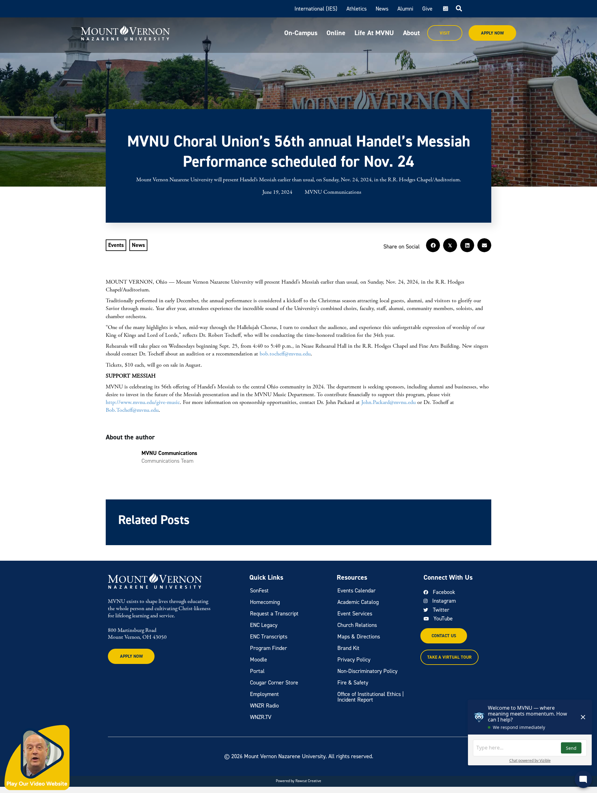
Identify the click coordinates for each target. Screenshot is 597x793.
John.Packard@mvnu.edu (388, 402)
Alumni (405, 8)
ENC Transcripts (268, 636)
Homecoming (265, 602)
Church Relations (357, 625)
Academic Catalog (358, 602)
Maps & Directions (358, 636)
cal (445, 8)
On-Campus (300, 32)
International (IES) (315, 8)
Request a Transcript (274, 613)
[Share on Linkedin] (467, 245)
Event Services (354, 613)
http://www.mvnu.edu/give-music (143, 402)
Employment (264, 694)
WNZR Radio (264, 705)
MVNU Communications (333, 192)
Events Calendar (356, 590)
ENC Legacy (263, 625)
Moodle (258, 659)
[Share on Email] (484, 245)
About (411, 32)
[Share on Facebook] (433, 245)
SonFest (259, 590)
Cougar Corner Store (274, 682)
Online (335, 32)
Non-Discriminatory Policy (367, 671)
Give (427, 8)
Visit (445, 33)
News (382, 8)
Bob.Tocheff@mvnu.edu (132, 410)
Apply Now (492, 33)
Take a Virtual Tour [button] (449, 657)
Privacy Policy (353, 659)
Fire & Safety (352, 682)
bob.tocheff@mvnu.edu (285, 353)
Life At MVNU (374, 32)
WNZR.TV (260, 717)
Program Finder (268, 648)
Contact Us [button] (444, 636)
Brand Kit (348, 648)
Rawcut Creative (308, 780)
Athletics (356, 8)
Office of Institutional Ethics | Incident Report (370, 696)
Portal (257, 671)
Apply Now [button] (131, 656)
